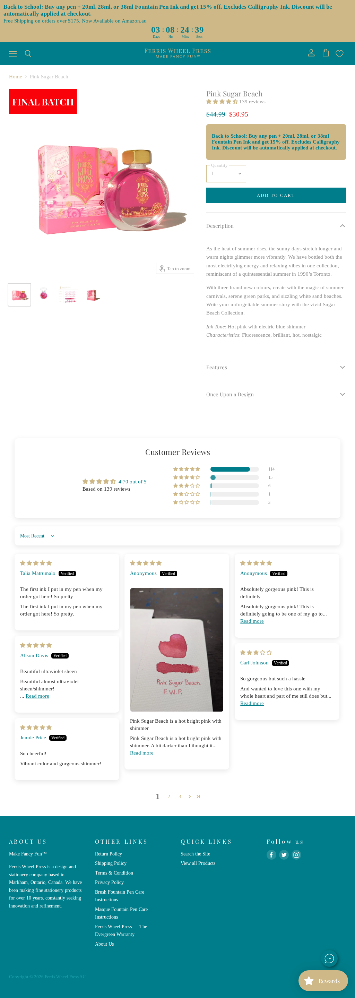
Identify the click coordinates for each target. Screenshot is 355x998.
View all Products (198, 863)
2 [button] (168, 796)
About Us (104, 944)
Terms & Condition (114, 873)
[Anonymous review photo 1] (177, 650)
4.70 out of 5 (133, 481)
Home (15, 76)
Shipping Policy (111, 863)
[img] (36, 563)
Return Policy (108, 854)
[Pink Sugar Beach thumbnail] (19, 295)
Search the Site (195, 854)
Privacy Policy (109, 882)
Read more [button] (142, 753)
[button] (222, 101)
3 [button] (180, 796)
